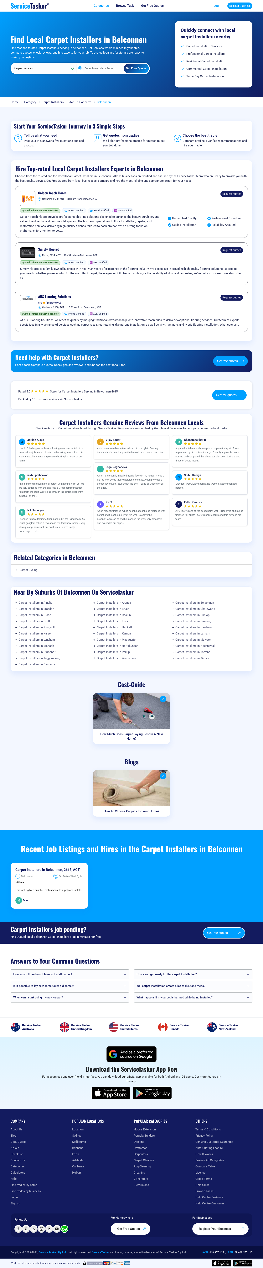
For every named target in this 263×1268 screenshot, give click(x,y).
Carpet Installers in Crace (34, 615)
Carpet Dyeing (28, 570)
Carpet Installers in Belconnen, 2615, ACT (47, 870)
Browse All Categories (209, 1160)
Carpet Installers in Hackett (114, 627)
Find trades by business (26, 1191)
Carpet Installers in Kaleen (35, 633)
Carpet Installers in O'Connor (36, 652)
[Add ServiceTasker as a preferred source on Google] (131, 1054)
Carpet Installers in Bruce (113, 609)
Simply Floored (48, 249)
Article (15, 1148)
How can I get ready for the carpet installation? (167, 974)
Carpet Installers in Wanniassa (116, 658)
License (200, 1172)
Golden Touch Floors (52, 193)
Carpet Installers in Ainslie (35, 602)
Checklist (17, 1154)
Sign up (15, 1203)
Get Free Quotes (129, 1229)
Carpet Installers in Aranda (114, 602)
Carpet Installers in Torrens (192, 652)
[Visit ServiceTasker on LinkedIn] (49, 1229)
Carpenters (141, 1154)
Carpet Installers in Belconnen (194, 602)
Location (78, 1129)
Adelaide (77, 1160)
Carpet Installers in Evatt (34, 621)
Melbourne (79, 1142)
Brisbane (77, 1148)
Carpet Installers (53, 102)
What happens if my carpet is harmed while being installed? (175, 997)
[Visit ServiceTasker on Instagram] (41, 1229)
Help (14, 1179)
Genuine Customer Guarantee (214, 1142)
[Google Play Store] (152, 1093)
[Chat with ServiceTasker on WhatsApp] (64, 1229)
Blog (13, 1135)
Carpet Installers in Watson (192, 658)
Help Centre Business (209, 1197)
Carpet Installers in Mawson (193, 639)
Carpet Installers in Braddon (36, 609)
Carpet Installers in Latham (192, 633)
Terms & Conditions (208, 1129)
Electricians (141, 1185)
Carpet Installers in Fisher (113, 621)
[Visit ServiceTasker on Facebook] (18, 1229)
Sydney (76, 1135)
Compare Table (205, 1166)
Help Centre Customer (209, 1203)
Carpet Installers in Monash (36, 646)
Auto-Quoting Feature (209, 1148)
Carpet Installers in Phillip (113, 652)
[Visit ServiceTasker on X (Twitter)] (34, 1229)
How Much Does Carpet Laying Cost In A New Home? (131, 736)
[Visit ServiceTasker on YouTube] (57, 1229)
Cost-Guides (18, 1142)
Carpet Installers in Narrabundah (117, 646)
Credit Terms (203, 1179)
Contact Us (18, 1160)
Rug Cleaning (142, 1166)
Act (71, 102)
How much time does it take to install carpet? (42, 974)
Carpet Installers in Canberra (36, 664)
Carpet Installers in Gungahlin (37, 627)
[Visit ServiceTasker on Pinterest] (26, 1229)
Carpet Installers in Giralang (193, 621)
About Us (17, 1129)
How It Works (204, 1154)
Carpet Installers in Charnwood (195, 609)
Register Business (239, 5)
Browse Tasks (204, 1191)
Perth (75, 1154)
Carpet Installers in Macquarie (116, 639)
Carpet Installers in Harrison (193, 627)
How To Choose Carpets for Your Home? (131, 811)
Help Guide (202, 1185)
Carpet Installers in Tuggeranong (39, 658)
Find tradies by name (24, 1185)
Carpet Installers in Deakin (114, 615)
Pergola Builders (144, 1135)
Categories (18, 1166)
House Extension (145, 1129)
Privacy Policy (204, 1135)
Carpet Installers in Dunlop (192, 615)
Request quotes (231, 193)
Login (217, 6)
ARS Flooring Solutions (54, 297)
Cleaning (139, 1172)
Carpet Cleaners (144, 1160)
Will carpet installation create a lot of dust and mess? (171, 986)
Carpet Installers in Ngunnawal (195, 646)
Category (30, 102)
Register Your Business (215, 1229)
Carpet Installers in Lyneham (36, 639)
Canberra (85, 102)
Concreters (141, 1179)
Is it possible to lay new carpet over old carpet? (43, 986)
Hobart (76, 1172)
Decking (139, 1142)
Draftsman (140, 1148)
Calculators (18, 1172)
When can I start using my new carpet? (38, 997)
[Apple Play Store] (111, 1093)
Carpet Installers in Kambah (114, 633)
